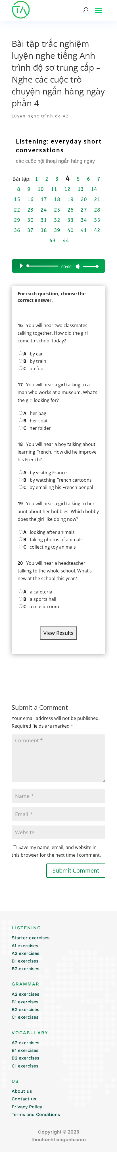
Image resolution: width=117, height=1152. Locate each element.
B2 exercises (25, 968)
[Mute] (77, 266)
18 (57, 199)
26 (70, 210)
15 (17, 199)
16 (30, 199)
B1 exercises (25, 961)
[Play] (21, 265)
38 (44, 230)
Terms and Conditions (36, 1114)
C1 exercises (25, 1017)
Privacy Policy (27, 1106)
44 (66, 240)
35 (97, 220)
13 (81, 189)
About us (22, 1091)
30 (30, 220)
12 (67, 189)
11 (54, 189)
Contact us (24, 1099)
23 (30, 210)
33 (70, 220)
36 (17, 230)
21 (97, 199)
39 (57, 230)
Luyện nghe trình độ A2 (40, 116)
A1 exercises (25, 945)
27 (84, 210)
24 (44, 210)
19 (70, 199)
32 (57, 220)
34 (84, 220)
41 (84, 230)
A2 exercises (25, 953)
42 (97, 230)
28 (97, 210)
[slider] (89, 266)
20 (84, 199)
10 (40, 189)
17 (44, 199)
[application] (56, 266)
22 (17, 210)
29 (17, 220)
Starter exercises (30, 937)
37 (30, 230)
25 (57, 210)
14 (94, 189)
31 (44, 220)
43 (52, 240)
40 (70, 230)
